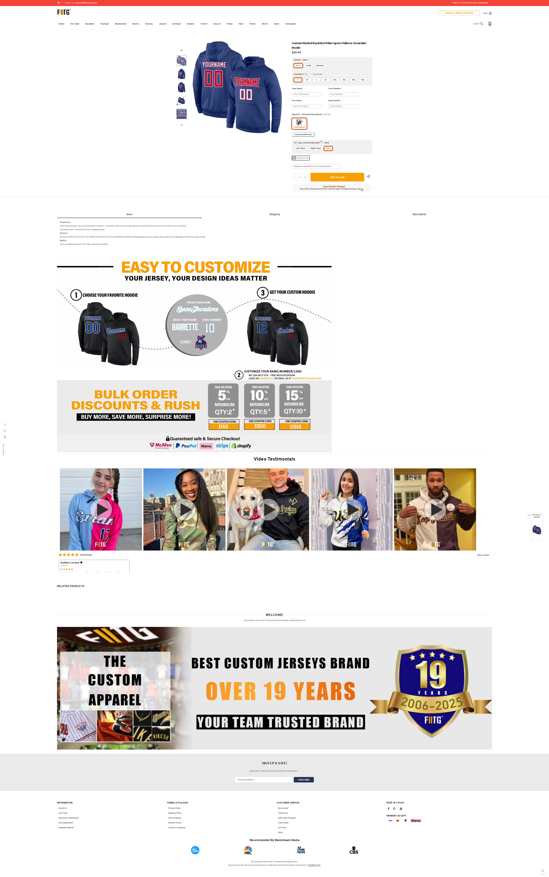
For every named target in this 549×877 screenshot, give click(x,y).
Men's (298, 65)
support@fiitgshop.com (86, 3)
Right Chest (315, 148)
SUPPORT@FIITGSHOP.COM (306, 378)
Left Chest (300, 148)
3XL (344, 80)
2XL (335, 80)
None (328, 148)
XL (326, 80)
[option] (237, 87)
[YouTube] (402, 808)
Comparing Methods (303, 134)
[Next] (181, 125)
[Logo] (64, 12)
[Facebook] (390, 808)
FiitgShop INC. (314, 865)
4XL (354, 80)
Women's (320, 65)
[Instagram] (395, 808)
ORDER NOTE (266, 378)
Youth (308, 65)
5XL (363, 80)
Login (485, 13)
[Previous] (181, 50)
